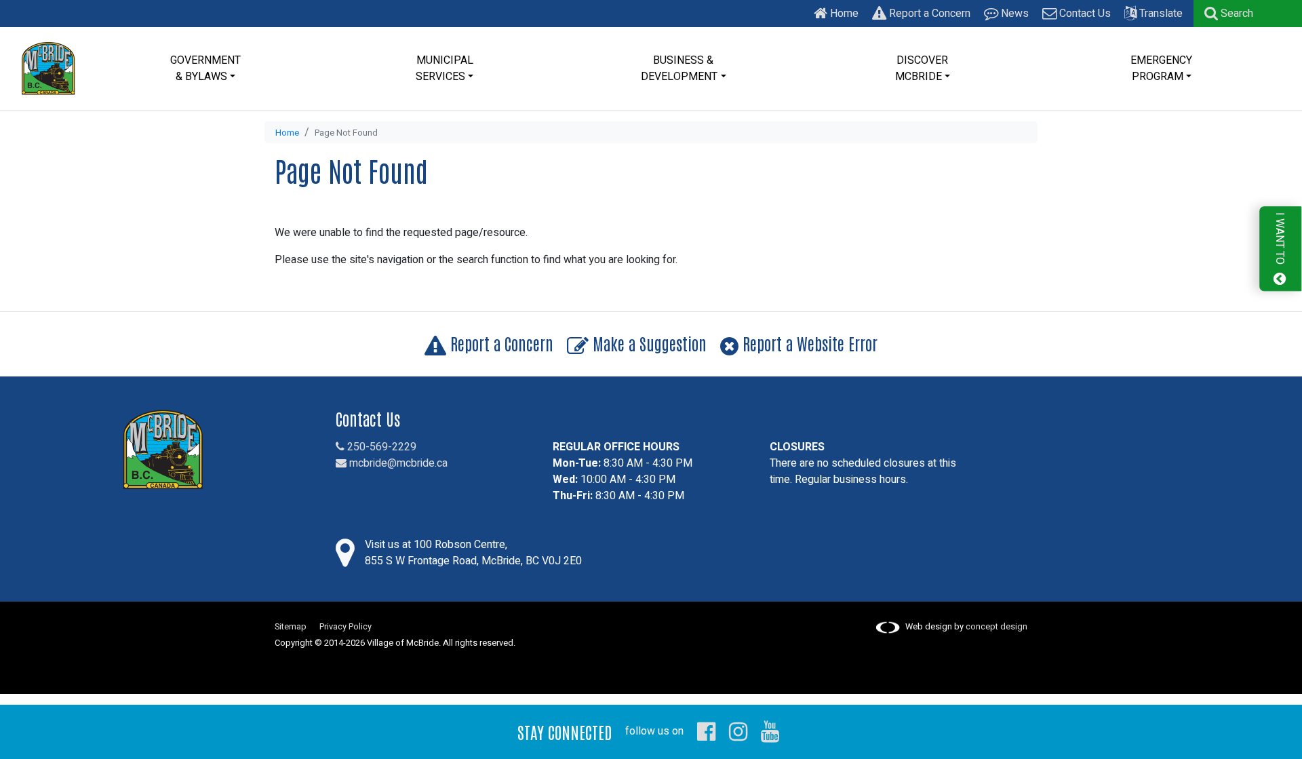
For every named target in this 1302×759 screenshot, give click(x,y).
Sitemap (291, 627)
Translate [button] (1160, 13)
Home (843, 13)
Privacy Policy (345, 627)
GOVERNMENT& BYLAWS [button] (205, 68)
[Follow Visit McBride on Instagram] (738, 731)
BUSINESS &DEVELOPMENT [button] (679, 68)
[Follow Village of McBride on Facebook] (706, 731)
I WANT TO (1279, 239)
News (1013, 13)
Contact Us (1084, 13)
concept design (996, 627)
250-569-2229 (380, 447)
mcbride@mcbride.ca (397, 463)
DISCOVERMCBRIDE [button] (922, 68)
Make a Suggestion (648, 342)
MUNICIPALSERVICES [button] (444, 68)
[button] (1228, 13)
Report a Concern (928, 13)
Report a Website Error (807, 342)
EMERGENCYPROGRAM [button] (1161, 68)
